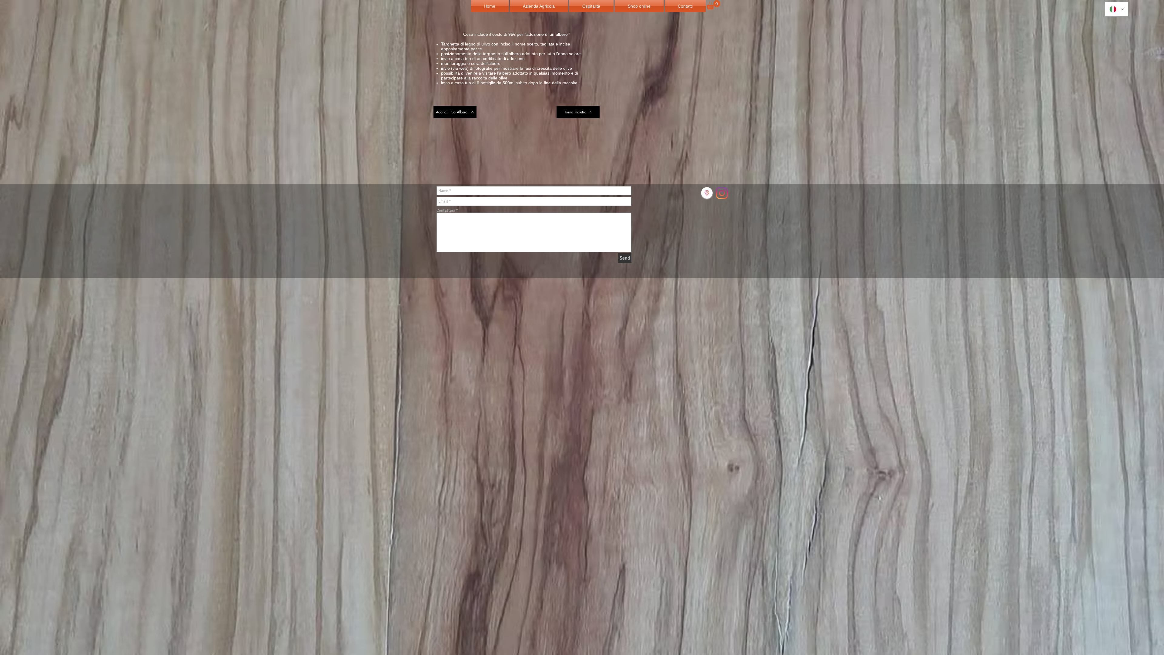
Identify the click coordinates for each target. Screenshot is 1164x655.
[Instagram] (722, 193)
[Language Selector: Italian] (1117, 9)
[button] (713, 4)
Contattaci (445, 211)
